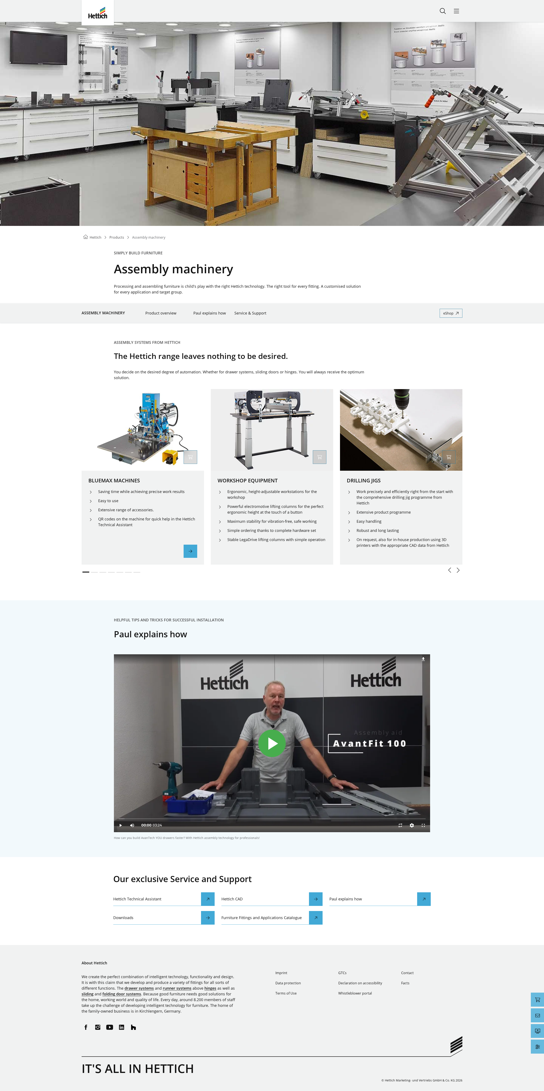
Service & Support (250, 313)
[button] (449, 570)
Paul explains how (209, 313)
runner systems (177, 988)
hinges (210, 988)
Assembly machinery (103, 312)
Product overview (160, 313)
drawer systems (139, 988)
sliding (88, 993)
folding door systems (121, 993)
